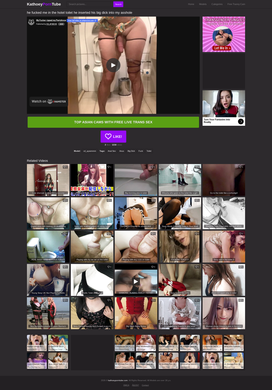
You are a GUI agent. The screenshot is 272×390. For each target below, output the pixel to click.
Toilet (149, 151)
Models (203, 4)
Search (118, 4)
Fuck (141, 151)
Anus (121, 151)
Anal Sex (112, 151)
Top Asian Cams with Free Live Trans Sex (113, 122)
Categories (217, 4)
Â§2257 (135, 385)
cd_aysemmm (89, 151)
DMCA (126, 385)
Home (191, 4)
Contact (145, 385)
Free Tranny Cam (236, 4)
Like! (117, 137)
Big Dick (131, 151)
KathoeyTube (44, 4)
